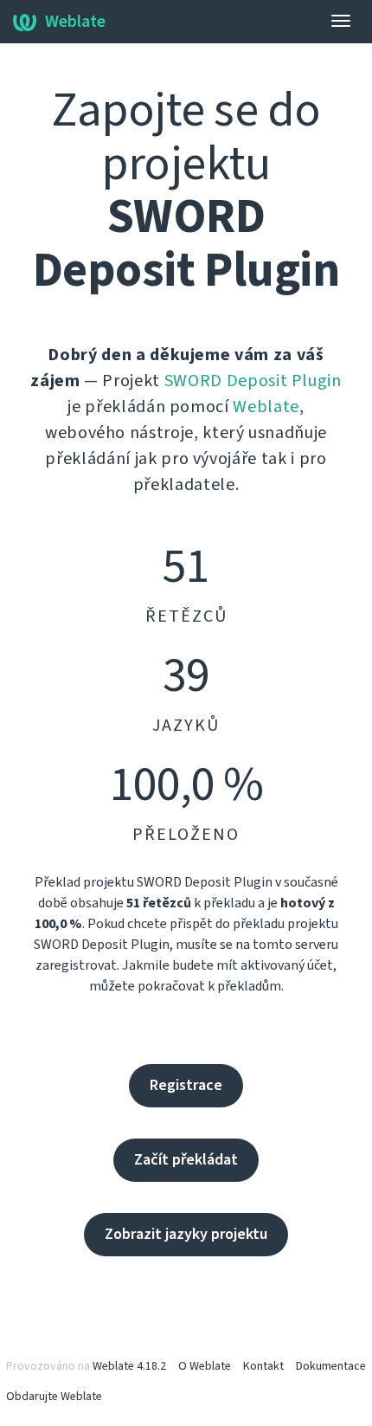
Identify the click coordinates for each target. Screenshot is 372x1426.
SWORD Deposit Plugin (253, 381)
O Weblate (204, 1366)
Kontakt (263, 1366)
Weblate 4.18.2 (129, 1366)
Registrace (186, 1085)
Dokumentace (331, 1366)
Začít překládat (186, 1160)
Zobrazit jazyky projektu (186, 1234)
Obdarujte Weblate (54, 1396)
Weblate (75, 22)
